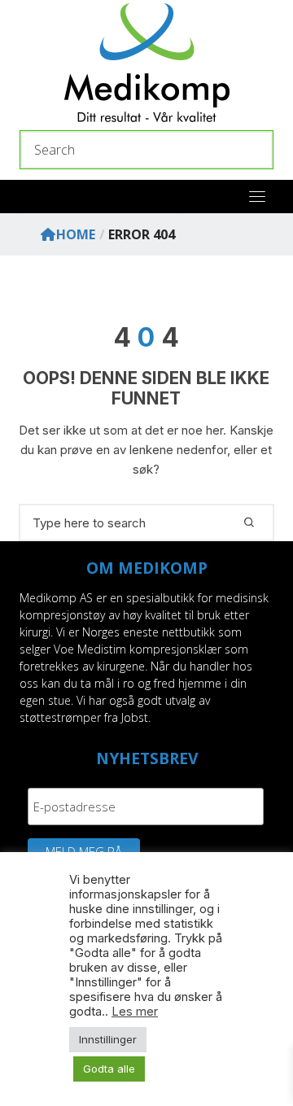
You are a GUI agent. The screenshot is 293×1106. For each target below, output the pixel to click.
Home (75, 234)
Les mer (135, 1011)
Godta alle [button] (109, 1068)
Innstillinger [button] (108, 1039)
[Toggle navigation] (257, 196)
